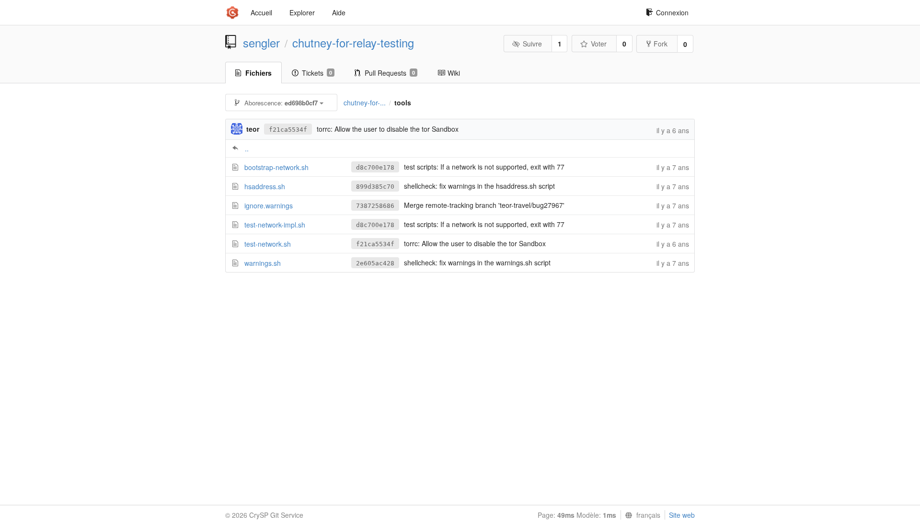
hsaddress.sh (264, 186)
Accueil (261, 12)
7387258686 (375, 205)
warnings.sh (262, 263)
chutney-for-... (365, 102)
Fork (660, 43)
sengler (261, 42)
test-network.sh (267, 244)
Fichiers (258, 73)
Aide (338, 12)
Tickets (317, 73)
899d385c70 (375, 186)
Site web (682, 515)
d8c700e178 (375, 167)
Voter (599, 43)
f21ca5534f (288, 129)
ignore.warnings (268, 205)
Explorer (302, 12)
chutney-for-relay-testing (353, 42)
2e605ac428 (375, 263)
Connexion (672, 12)
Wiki (454, 73)
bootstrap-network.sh (276, 167)
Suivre (532, 43)
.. (247, 148)
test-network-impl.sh (274, 224)
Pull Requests (390, 73)
